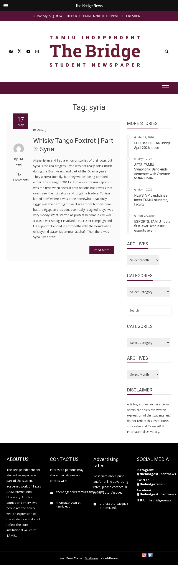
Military (41, 130)
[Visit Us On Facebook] (150, 555)
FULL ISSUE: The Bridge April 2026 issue (152, 145)
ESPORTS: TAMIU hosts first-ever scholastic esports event (152, 226)
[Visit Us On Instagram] (144, 555)
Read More (101, 250)
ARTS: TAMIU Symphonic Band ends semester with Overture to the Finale (152, 171)
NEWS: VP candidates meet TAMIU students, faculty (151, 200)
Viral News (91, 558)
